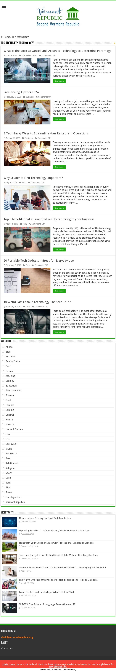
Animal (9, 346)
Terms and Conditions (50, 669)
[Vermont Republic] (58, 15)
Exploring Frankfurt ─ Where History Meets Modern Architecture (54, 530)
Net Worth (11, 453)
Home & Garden (14, 429)
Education (11, 385)
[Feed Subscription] (114, 43)
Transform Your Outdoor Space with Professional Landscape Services (56, 542)
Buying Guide (13, 361)
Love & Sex (11, 443)
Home (6, 36)
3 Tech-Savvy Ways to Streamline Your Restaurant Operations (46, 133)
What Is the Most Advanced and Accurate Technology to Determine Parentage (57, 51)
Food (8, 400)
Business (30, 97)
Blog (8, 351)
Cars (8, 366)
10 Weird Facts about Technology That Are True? (37, 302)
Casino (9, 371)
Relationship (31, 55)
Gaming (10, 409)
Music (9, 448)
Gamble (10, 405)
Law (8, 434)
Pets (8, 458)
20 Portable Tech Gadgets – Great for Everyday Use (39, 260)
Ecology (10, 380)
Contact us (7, 648)
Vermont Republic (15, 502)
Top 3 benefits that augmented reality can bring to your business (49, 219)
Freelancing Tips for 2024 (21, 92)
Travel (9, 492)
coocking (10, 376)
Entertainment (13, 390)
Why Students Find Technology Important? (33, 178)
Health (9, 419)
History (10, 424)
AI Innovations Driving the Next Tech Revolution (45, 518)
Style (8, 477)
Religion (10, 468)
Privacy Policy (69, 669)
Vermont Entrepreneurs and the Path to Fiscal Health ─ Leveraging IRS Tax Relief (62, 567)
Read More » (59, 81)
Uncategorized (13, 497)
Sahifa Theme (8, 664)
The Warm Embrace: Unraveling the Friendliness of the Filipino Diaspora (58, 579)
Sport (9, 473)
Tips (8, 487)
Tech (24, 182)
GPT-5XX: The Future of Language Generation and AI (47, 604)
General (10, 414)
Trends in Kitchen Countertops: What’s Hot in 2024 (46, 592)
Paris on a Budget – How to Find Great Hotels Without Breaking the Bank (58, 555)
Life (23, 55)
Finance (10, 395)
